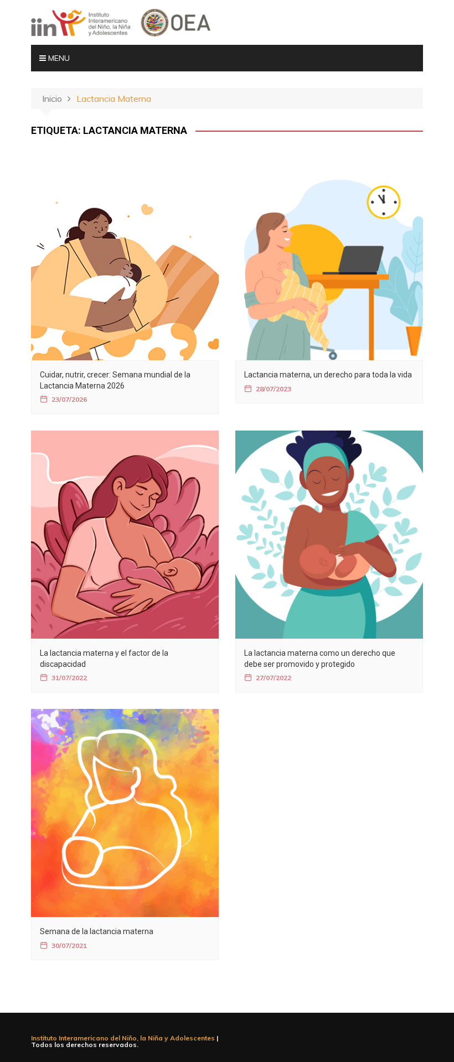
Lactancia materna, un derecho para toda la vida (328, 374)
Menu (58, 58)
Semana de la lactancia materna (96, 931)
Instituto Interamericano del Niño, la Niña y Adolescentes (123, 1038)
